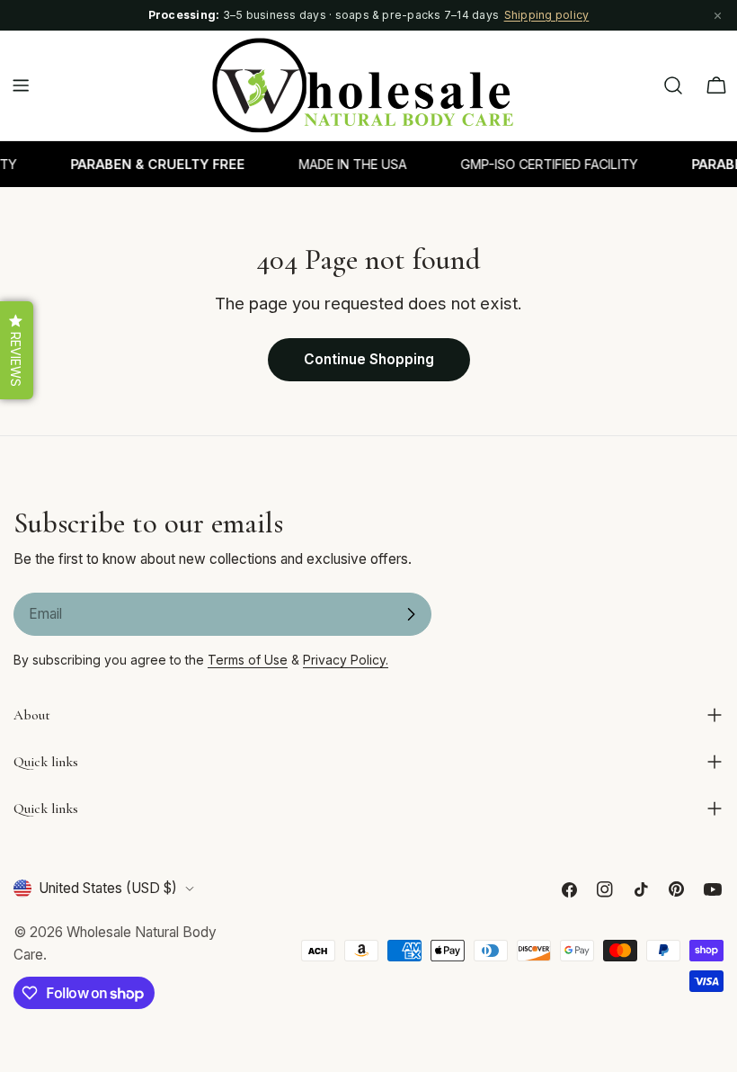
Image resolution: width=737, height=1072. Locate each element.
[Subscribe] (411, 614)
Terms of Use (248, 659)
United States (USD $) (108, 888)
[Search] (673, 85)
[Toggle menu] (21, 85)
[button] (16, 350)
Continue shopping (369, 359)
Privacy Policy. (345, 659)
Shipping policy (547, 15)
